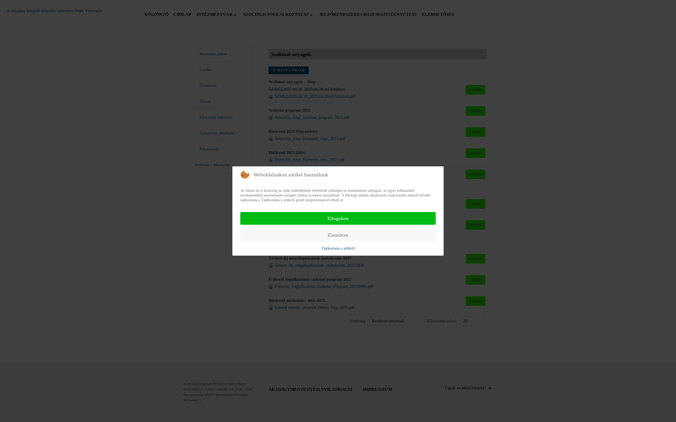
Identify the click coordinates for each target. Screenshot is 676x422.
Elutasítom (338, 235)
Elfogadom (338, 218)
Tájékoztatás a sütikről (338, 248)
